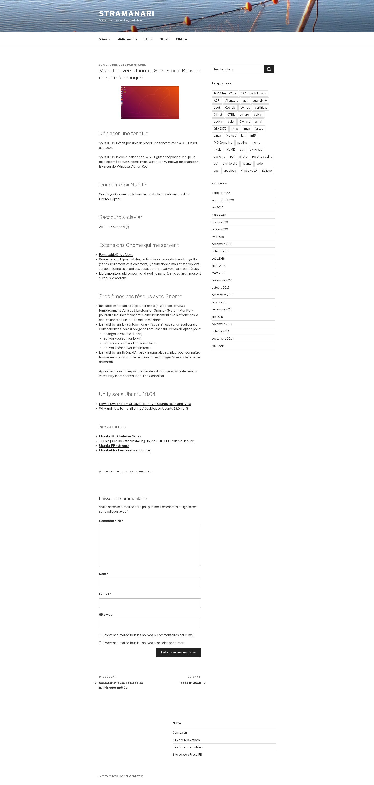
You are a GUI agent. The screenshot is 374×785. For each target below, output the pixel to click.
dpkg (231, 121)
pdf (232, 156)
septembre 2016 (222, 295)
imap (247, 128)
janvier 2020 (220, 229)
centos (245, 107)
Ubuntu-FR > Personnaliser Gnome (124, 450)
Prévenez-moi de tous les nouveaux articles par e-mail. (144, 643)
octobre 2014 (220, 331)
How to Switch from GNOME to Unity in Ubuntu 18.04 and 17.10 (145, 404)
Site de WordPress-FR (187, 754)
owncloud (256, 149)
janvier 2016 (219, 302)
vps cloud (230, 170)
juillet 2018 (219, 265)
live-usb (231, 135)
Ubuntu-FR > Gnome (114, 446)
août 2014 (218, 345)
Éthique (181, 39)
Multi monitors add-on (115, 273)
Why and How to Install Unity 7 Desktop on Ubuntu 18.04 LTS (143, 408)
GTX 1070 (220, 128)
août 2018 (218, 258)
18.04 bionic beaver (121, 471)
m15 (253, 135)
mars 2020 (219, 214)
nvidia (217, 149)
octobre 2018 (220, 251)
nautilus (242, 142)
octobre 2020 (221, 192)
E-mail (105, 594)
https (235, 128)
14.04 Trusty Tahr (225, 93)
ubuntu (145, 471)
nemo (256, 142)
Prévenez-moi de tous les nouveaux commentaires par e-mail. (149, 635)
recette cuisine (262, 156)
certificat (261, 107)
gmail (258, 121)
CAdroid (230, 107)
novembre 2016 (222, 280)
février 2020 (220, 222)
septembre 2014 (222, 338)
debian (258, 114)
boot (217, 107)
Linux (148, 39)
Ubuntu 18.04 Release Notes (120, 436)
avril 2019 (218, 236)
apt (245, 100)
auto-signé (260, 100)
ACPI (217, 100)
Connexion (180, 732)
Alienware (231, 100)
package (219, 156)
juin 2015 (217, 316)
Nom (103, 574)
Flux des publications (186, 740)
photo (243, 156)
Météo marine (127, 39)
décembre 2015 (222, 309)
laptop (259, 128)
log (243, 135)
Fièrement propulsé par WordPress (121, 776)
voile (260, 163)
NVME (230, 149)
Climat (164, 39)
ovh (242, 149)
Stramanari (127, 13)
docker (218, 121)
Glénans (104, 39)
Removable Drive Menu (116, 255)
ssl (216, 163)
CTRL (231, 114)
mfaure (140, 65)
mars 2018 (218, 273)
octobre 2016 (220, 287)
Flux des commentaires (188, 747)
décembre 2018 (222, 243)
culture (244, 114)
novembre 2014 (222, 324)
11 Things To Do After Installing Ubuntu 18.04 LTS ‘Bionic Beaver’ (146, 441)
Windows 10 (249, 170)
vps (216, 170)
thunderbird (230, 163)
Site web (105, 614)
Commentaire (111, 521)
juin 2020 (218, 207)
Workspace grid (111, 259)
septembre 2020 (223, 200)
